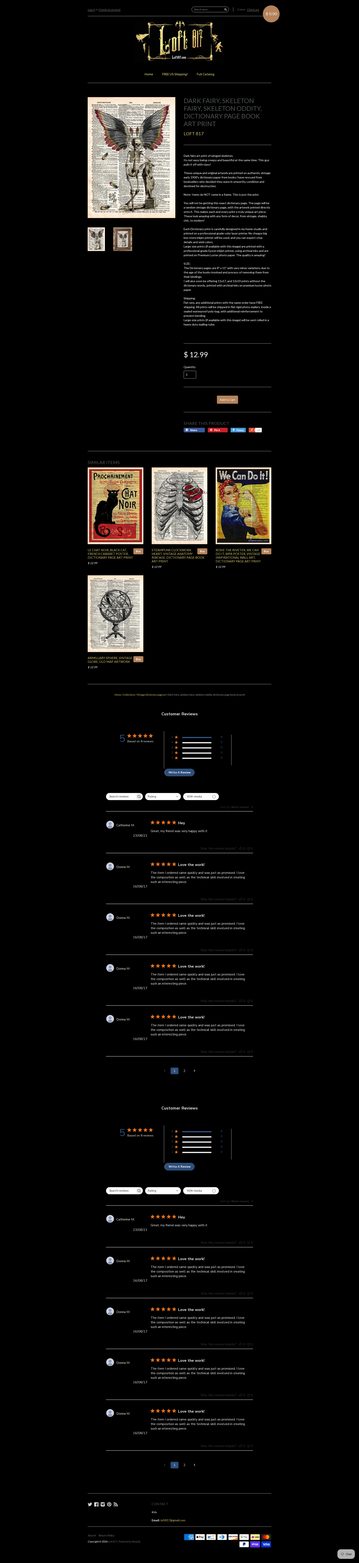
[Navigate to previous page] (164, 1071)
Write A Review (179, 772)
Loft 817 (194, 133)
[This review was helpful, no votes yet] (240, 848)
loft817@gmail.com (173, 1520)
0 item (241, 9)
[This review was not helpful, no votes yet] (248, 848)
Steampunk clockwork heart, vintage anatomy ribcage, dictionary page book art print (178, 555)
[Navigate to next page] (194, 1071)
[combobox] (163, 796)
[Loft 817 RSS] (115, 1504)
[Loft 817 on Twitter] (90, 1504)
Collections (129, 694)
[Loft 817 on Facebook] (96, 1504)
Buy (138, 551)
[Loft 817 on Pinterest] (109, 1504)
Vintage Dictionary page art (151, 694)
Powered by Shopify (129, 1541)
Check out (253, 9)
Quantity (189, 367)
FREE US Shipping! (175, 74)
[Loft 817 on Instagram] (103, 1504)
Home (149, 74)
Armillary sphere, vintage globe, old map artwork (110, 659)
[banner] (179, 41)
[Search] (225, 9)
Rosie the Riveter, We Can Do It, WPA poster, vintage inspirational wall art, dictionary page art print (238, 555)
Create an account (109, 9)
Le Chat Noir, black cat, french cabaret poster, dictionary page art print (110, 553)
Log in (91, 9)
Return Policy (106, 1535)
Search (92, 1535)
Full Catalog (205, 74)
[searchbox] (120, 796)
